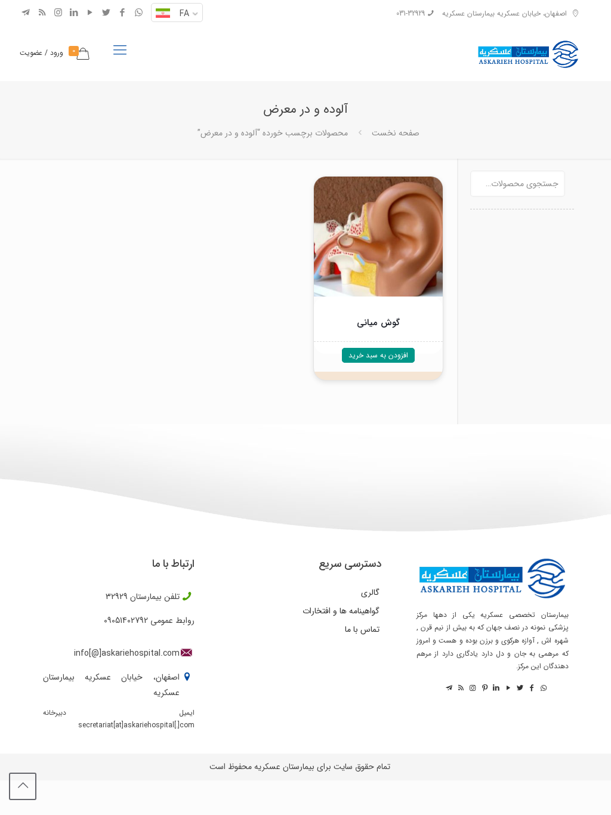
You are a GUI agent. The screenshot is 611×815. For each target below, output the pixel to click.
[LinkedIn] (74, 13)
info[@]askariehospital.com (127, 653)
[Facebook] (122, 13)
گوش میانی (378, 323)
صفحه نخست (395, 133)
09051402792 (126, 620)
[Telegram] (26, 13)
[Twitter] (106, 13)
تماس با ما (362, 629)
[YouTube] (90, 13)
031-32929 (410, 13)
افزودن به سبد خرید (378, 355)
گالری (370, 592)
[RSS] (42, 13)
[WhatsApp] (138, 13)
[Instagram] (58, 13)
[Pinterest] (484, 688)
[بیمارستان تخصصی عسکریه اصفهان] (528, 51)
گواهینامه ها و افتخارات (341, 611)
